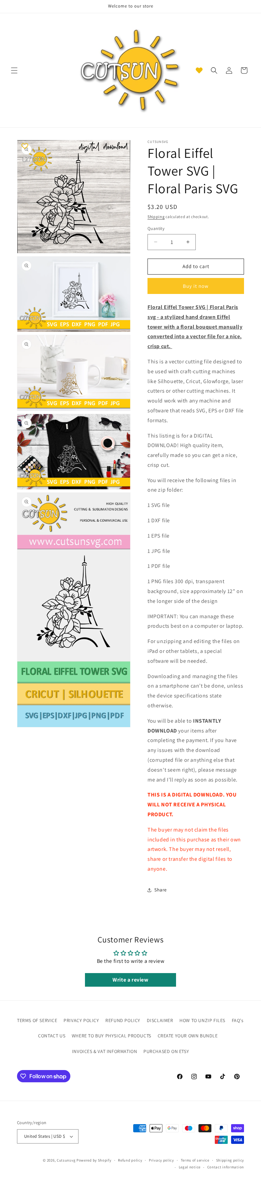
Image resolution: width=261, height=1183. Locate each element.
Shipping (156, 216)
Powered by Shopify (93, 1160)
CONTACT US (51, 1036)
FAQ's (238, 1020)
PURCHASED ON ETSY (166, 1051)
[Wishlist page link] (199, 70)
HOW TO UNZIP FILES (202, 1020)
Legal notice (190, 1167)
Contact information (225, 1167)
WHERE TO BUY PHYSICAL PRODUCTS (111, 1036)
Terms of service (195, 1160)
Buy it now (196, 286)
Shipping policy (230, 1160)
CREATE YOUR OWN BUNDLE (188, 1036)
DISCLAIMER (160, 1020)
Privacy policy (161, 1160)
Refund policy (130, 1160)
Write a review (130, 979)
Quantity (155, 228)
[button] (14, 70)
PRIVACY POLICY (81, 1020)
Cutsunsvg (66, 1160)
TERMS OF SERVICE (37, 1020)
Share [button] (160, 890)
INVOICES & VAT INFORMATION (104, 1051)
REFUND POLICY (122, 1020)
